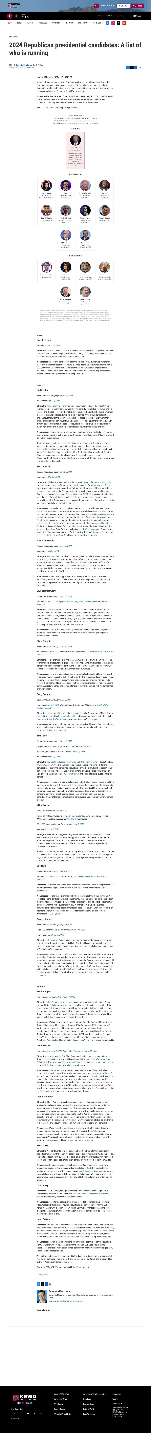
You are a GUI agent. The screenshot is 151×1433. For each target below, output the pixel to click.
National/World (88, 1409)
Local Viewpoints (89, 1414)
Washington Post (67, 1051)
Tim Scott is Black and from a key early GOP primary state (72, 762)
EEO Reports (117, 1411)
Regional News (88, 1404)
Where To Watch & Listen (63, 1414)
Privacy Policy (117, 1416)
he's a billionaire (61, 719)
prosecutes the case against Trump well (90, 1194)
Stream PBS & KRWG (61, 1394)
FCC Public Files (118, 1409)
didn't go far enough (91, 529)
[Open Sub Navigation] (13, 23)
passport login (107, 6)
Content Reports (118, 1414)
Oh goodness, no (101, 1025)
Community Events (61, 1399)
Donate (138, 6)
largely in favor (103, 1073)
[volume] (16, 16)
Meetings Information (120, 1407)
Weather (116, 1399)
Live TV (124, 5)
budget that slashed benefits (97, 523)
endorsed (87, 1085)
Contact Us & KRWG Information (94, 1394)
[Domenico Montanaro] (42, 1296)
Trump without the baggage (73, 485)
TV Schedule (58, 1404)
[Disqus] (75, 1356)
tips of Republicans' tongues (98, 482)
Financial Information (120, 1413)
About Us (69, 23)
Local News (87, 1399)
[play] (9, 16)
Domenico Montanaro (24, 65)
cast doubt (51, 511)
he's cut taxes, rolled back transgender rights (56, 716)
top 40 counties (86, 1171)
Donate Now (117, 1394)
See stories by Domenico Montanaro (66, 1301)
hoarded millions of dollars (67, 774)
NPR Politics (13, 37)
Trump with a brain (97, 485)
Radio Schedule (59, 1409)
